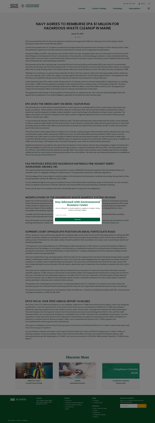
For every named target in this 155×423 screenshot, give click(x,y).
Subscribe (77, 219)
